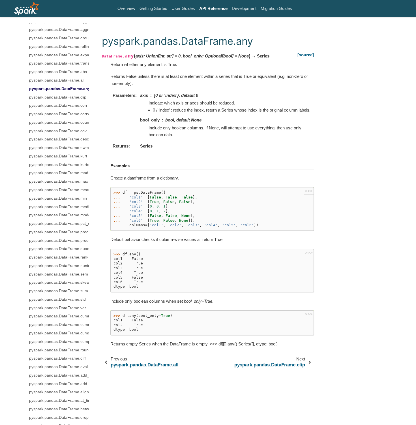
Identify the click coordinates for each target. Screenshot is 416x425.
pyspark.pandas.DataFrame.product (59, 240)
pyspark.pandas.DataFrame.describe (59, 139)
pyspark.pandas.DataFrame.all (56, 80)
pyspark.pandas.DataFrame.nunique (59, 266)
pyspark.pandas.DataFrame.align (59, 392)
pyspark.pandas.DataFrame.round (59, 350)
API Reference (213, 8)
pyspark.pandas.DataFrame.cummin (59, 316)
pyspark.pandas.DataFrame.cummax (59, 325)
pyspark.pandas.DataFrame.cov (58, 131)
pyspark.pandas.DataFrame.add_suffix (59, 384)
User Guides (183, 8)
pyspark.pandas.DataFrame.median (59, 206)
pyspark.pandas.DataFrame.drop (59, 417)
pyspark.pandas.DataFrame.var (57, 308)
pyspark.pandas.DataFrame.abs (58, 72)
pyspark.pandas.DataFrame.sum (58, 291)
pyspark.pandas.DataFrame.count (59, 122)
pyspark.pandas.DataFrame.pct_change (59, 223)
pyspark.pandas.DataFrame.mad (58, 173)
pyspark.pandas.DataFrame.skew (59, 282)
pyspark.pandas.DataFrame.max (58, 181)
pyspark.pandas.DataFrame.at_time (59, 400)
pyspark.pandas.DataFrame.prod (59, 232)
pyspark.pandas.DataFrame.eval (58, 367)
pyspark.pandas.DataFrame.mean (59, 190)
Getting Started (153, 8)
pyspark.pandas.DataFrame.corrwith (59, 114)
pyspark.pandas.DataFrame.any (59, 89)
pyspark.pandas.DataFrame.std (57, 299)
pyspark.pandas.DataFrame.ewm (59, 148)
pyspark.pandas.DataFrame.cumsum (59, 333)
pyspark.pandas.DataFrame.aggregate (59, 29)
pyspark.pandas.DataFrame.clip (57, 97)
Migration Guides (276, 8)
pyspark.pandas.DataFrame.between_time (59, 409)
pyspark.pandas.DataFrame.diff (57, 358)
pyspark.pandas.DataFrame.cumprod (59, 341)
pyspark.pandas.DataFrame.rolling (59, 46)
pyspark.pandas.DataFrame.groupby (59, 38)
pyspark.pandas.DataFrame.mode (59, 215)
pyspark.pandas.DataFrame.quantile (59, 249)
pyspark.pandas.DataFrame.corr (58, 105)
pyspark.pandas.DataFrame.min (58, 198)
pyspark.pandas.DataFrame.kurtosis (59, 165)
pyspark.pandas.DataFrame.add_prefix (59, 375)
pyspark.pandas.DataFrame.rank (58, 257)
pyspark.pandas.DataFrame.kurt (58, 156)
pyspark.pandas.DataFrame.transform (59, 63)
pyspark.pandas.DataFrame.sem (58, 274)
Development (244, 8)
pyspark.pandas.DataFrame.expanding (59, 55)
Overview (126, 8)
